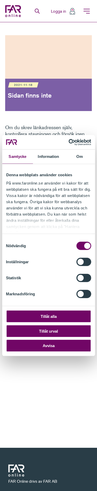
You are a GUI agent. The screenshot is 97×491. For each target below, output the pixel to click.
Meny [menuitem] (86, 11)
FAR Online (14, 11)
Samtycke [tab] (17, 156)
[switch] (83, 262)
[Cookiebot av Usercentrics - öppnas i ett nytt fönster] (69, 142)
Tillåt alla (49, 316)
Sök (37, 11)
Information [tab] (48, 156)
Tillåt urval (48, 331)
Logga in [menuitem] (58, 11)
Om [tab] (79, 156)
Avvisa (49, 345)
